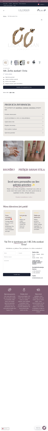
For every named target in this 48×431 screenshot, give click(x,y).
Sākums (4, 16)
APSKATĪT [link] (7, 155)
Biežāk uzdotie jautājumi (8, 5)
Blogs (15, 5)
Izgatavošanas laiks (9, 121)
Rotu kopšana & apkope (11, 129)
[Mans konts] (42, 10)
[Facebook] (10, 92)
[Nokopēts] (13, 92)
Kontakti (10, 3)
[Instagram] (38, 4)
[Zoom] (42, 20)
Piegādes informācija (10, 125)
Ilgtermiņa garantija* (10, 132)
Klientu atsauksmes (22, 3)
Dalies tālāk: (6, 92)
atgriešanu (32, 108)
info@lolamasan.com (37, 277)
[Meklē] (40, 10)
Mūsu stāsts (5, 3)
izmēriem (25, 108)
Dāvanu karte (15, 3)
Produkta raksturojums (10, 114)
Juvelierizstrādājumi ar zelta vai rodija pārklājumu (17, 118)
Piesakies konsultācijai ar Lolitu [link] (24, 197)
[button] (5, 429)
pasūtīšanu (19, 108)
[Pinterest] (12, 92)
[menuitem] (5, 3)
